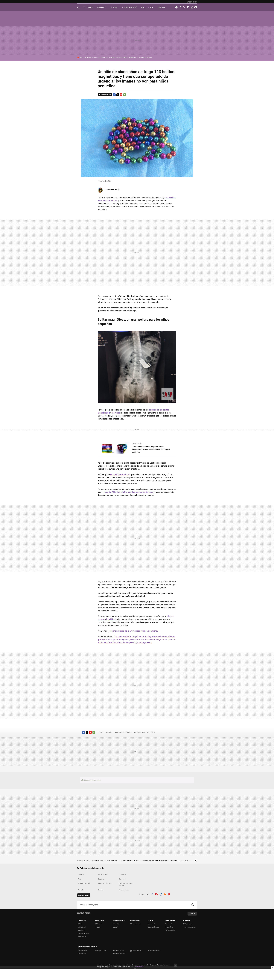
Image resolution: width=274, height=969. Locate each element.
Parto (80, 879)
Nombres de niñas (112, 860)
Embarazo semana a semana (130, 860)
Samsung (111, 57)
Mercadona (132, 57)
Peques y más (124, 890)
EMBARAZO (101, 7)
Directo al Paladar (135, 924)
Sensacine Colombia (119, 953)
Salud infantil (103, 875)
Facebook (180, 7)
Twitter (184, 7)
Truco (124, 57)
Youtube (195, 7)
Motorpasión (152, 924)
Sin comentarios (106, 94)
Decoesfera (169, 927)
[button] (112, 189)
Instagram (192, 7)
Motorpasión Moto (153, 927)
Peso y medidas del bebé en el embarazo (154, 860)
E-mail (124, 94)
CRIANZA (113, 7)
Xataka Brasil (82, 953)
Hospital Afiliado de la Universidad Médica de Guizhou (128, 492)
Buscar (192, 905)
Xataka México (82, 950)
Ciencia (149, 57)
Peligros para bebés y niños (145, 732)
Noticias (109, 732)
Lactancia (122, 875)
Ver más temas (83, 895)
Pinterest (176, 7)
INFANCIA (161, 7)
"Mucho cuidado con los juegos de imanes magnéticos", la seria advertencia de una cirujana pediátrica (151, 449)
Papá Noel (111, 619)
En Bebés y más (136, 443)
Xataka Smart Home (84, 933)
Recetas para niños (84, 883)
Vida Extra (98, 927)
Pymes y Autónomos (189, 927)
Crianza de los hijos (105, 883)
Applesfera (81, 930)
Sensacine (116, 924)
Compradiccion (170, 930)
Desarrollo (122, 879)
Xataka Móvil (82, 927)
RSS (165, 894)
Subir (191, 913)
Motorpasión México (154, 950)
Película (103, 57)
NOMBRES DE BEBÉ (129, 7)
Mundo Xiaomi (82, 936)
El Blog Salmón (187, 924)
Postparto (101, 879)
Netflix (96, 57)
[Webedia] (192, 1)
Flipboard (188, 7)
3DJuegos (98, 924)
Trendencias (169, 924)
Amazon (141, 57)
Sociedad (81, 890)
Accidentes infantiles (123, 732)
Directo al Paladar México (135, 951)
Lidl (118, 57)
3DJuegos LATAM (100, 950)
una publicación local (120, 474)
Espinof (115, 927)
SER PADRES (88, 7)
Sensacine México (118, 950)
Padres (100, 890)
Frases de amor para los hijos (179, 860)
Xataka (80, 924)
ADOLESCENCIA (147, 7)
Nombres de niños (97, 860)
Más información (139, 966)
